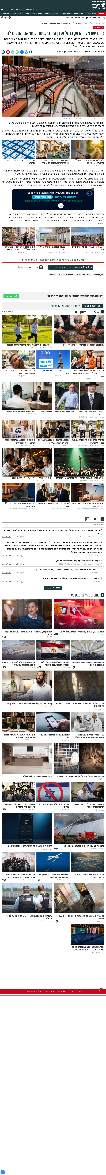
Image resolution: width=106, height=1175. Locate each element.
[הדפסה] (12, 52)
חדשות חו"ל (80, 18)
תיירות (26, 14)
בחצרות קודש (91, 14)
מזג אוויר (69, 18)
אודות (80, 991)
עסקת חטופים (98, 274)
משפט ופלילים (66, 14)
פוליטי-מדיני (78, 14)
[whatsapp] (17, 52)
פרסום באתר (71, 991)
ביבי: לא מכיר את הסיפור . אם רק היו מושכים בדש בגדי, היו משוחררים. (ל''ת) (68, 569)
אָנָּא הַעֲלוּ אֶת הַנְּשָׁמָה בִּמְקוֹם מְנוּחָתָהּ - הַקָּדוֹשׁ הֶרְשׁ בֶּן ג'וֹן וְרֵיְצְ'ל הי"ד (71, 578)
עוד (23, 991)
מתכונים (6, 14)
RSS (41, 991)
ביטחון (88, 18)
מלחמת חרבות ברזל (66, 274)
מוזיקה (55, 14)
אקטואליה (97, 18)
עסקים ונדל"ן (16, 14)
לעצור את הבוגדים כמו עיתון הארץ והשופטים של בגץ (78, 560)
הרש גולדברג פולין (83, 274)
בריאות (47, 14)
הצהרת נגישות (32, 991)
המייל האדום (9, 10)
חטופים (52, 274)
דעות (40, 14)
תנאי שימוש (50, 991)
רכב (33, 14)
